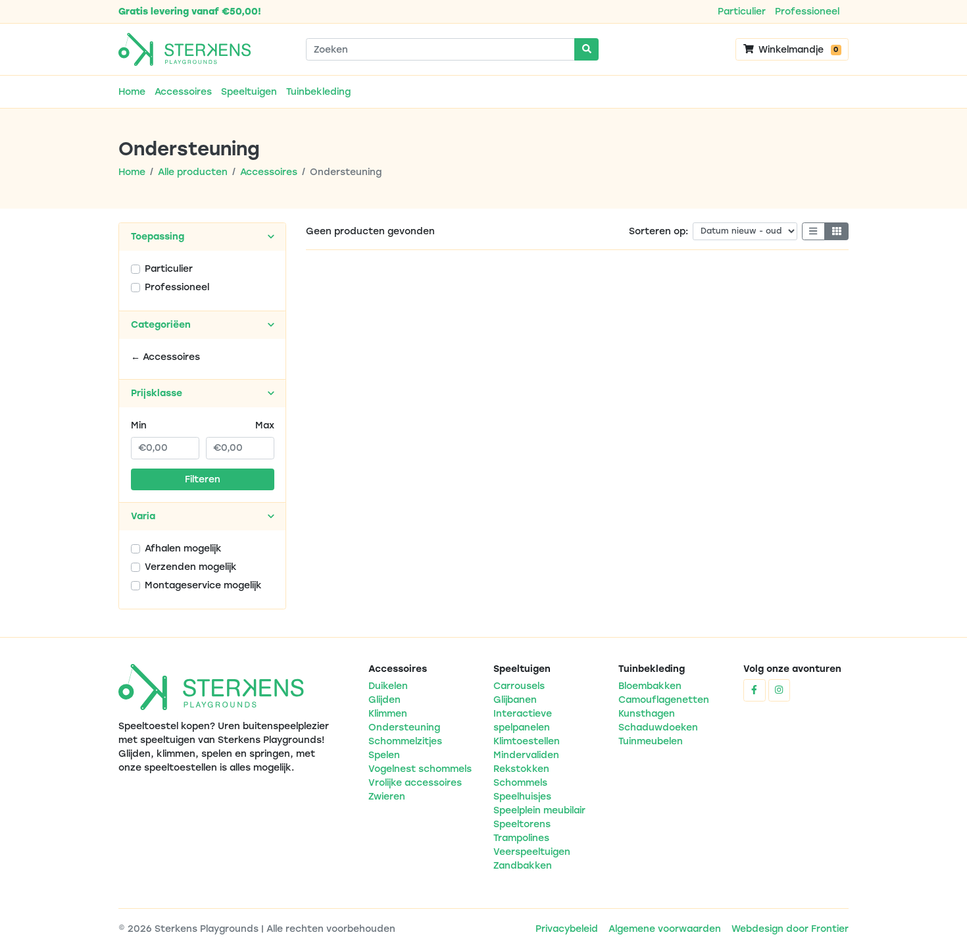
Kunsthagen (646, 713)
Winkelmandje (797, 49)
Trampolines (521, 838)
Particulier (742, 11)
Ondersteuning (404, 727)
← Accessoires (165, 357)
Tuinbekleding (318, 91)
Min (139, 425)
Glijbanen (515, 699)
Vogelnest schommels (420, 769)
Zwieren (386, 796)
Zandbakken (522, 865)
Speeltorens (522, 824)
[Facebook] (754, 690)
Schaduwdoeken (658, 727)
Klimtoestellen (526, 741)
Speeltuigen (249, 91)
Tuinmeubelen (650, 741)
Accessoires (183, 91)
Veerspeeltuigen (531, 851)
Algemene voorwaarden (664, 928)
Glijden (384, 699)
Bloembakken (650, 686)
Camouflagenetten (663, 699)
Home (131, 91)
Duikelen (388, 686)
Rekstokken (521, 769)
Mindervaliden (526, 755)
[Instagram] (779, 690)
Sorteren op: (658, 231)
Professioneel (807, 11)
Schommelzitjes (405, 741)
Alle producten (193, 172)
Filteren (202, 479)
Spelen (384, 755)
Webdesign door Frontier (790, 928)
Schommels (520, 782)
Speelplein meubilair (539, 810)
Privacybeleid (566, 928)
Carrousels (519, 686)
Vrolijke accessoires (415, 782)
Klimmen (387, 713)
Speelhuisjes (522, 796)
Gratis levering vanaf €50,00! (189, 11)
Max (264, 425)
